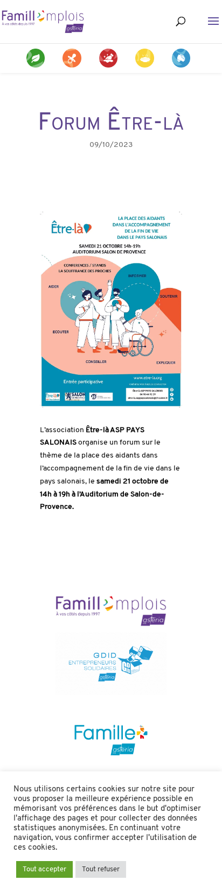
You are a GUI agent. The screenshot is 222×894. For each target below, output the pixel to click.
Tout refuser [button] (101, 869)
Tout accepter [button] (44, 869)
